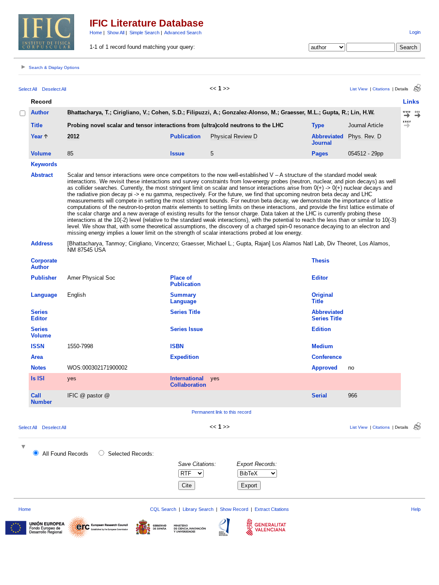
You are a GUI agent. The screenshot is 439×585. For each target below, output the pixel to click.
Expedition (184, 357)
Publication (185, 136)
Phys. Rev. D (364, 136)
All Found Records (65, 454)
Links (411, 101)
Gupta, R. (334, 112)
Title (36, 125)
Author (40, 112)
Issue (177, 153)
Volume (41, 153)
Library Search (198, 509)
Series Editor (39, 315)
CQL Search (163, 509)
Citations (381, 89)
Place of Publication (185, 281)
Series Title (185, 312)
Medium (322, 346)
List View (358, 89)
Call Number (41, 398)
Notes (38, 367)
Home (96, 32)
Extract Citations (272, 509)
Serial (319, 395)
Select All (27, 89)
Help (416, 509)
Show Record (234, 509)
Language (44, 295)
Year (36, 136)
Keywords (44, 164)
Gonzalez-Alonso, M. (249, 112)
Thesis (320, 260)
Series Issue (186, 329)
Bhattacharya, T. (88, 112)
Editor (320, 278)
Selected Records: (131, 454)
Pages (320, 153)
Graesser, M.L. (300, 112)
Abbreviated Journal (327, 139)
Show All (115, 32)
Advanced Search (182, 32)
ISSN (37, 346)
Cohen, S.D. (167, 112)
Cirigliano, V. (130, 112)
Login (415, 32)
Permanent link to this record (221, 412)
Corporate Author (44, 263)
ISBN (176, 346)
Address (42, 243)
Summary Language (183, 298)
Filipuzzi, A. (202, 112)
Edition (321, 329)
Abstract (42, 175)
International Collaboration (188, 381)
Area (37, 357)
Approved (324, 367)
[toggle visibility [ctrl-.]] (24, 447)
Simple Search (144, 32)
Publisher (44, 278)
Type (318, 125)
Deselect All (54, 89)
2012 (73, 136)
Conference (327, 357)
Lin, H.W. (363, 112)
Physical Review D (233, 136)
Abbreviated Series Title (327, 315)
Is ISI (38, 378)
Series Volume (41, 332)
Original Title (322, 298)
